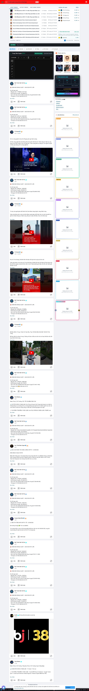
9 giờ (15, 568)
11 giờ (15, 663)
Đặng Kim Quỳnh (66, 20)
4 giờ (15, 374)
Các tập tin (55, 49)
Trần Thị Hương (66, 10)
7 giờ (15, 495)
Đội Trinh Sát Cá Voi (19, 83)
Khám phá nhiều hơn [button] (19, 688)
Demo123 (65, 37)
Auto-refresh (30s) (69, 40)
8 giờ (15, 544)
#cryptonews (59, 105)
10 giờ (15, 592)
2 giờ (15, 133)
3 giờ (15, 253)
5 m (15, 84)
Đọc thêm (12, 98)
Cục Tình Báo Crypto (19, 445)
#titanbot (58, 101)
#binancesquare (60, 107)
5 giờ (15, 398)
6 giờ (15, 471)
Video (37, 49)
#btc (57, 109)
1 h (15, 109)
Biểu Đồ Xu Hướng (38, 53)
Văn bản (21, 49)
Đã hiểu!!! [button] (68, 687)
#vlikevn (58, 103)
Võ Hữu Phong (66, 12)
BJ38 (15, 615)
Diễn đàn (19, 40)
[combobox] (22, 2)
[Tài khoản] (86, 2)
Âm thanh (46, 49)
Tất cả (13, 49)
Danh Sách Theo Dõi (48, 53)
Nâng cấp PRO (67, 93)
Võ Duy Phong (66, 17)
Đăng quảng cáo (76, 114)
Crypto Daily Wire (18, 518)
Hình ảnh (30, 49)
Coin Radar (17, 397)
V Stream (16, 131)
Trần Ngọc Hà (66, 15)
